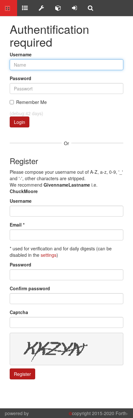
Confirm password (30, 288)
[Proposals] (41, 8)
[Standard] (25, 8)
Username (21, 54)
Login (19, 122)
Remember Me (31, 102)
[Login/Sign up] (74, 8)
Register (22, 374)
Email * (17, 224)
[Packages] (58, 8)
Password (20, 78)
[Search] (90, 8)
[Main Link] (8, 8)
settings (48, 255)
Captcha (19, 312)
